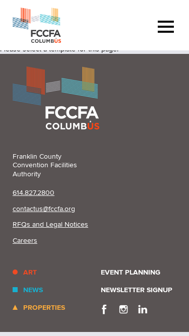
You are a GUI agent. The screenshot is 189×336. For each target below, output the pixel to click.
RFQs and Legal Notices (50, 224)
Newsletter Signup (136, 290)
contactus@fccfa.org (44, 209)
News (33, 290)
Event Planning (130, 272)
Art (30, 272)
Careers (25, 240)
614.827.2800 (33, 192)
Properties (44, 307)
